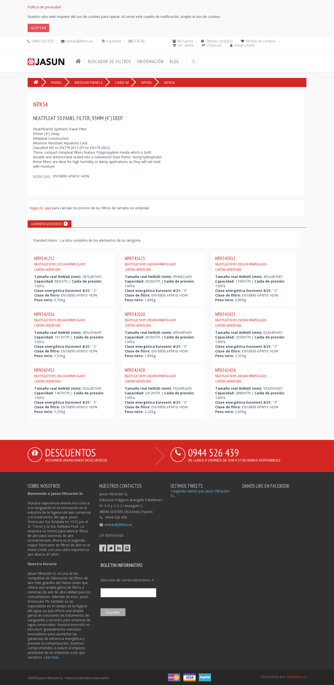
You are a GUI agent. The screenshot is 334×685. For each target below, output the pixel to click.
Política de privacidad (44, 7)
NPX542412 (60, 375)
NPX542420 (150, 375)
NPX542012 (241, 263)
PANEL (56, 82)
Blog (174, 61)
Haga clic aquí (40, 208)
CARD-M (122, 82)
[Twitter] (110, 548)
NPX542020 (150, 319)
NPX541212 (60, 263)
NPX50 (146, 82)
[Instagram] (126, 548)
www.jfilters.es (296, 677)
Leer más (51, 657)
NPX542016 (60, 319)
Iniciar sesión (244, 45)
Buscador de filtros (109, 61)
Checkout (214, 45)
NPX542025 (241, 319)
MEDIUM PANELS (88, 82)
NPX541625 (150, 263)
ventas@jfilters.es (79, 41)
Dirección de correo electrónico (127, 580)
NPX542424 (241, 375)
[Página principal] (78, 61)
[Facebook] (102, 548)
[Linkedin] (118, 548)
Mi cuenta (185, 41)
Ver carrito (186, 45)
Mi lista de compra (260, 41)
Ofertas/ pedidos (219, 41)
